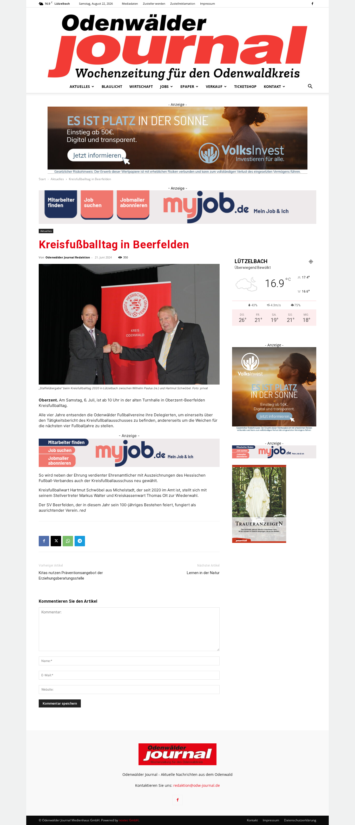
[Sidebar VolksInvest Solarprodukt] (274, 429)
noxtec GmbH (129, 820)
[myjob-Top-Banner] (177, 207)
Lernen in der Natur (203, 572)
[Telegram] (80, 541)
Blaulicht (112, 86)
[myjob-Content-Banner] (129, 453)
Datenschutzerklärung (300, 820)
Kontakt (272, 86)
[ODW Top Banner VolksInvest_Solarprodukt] (177, 140)
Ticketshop (245, 86)
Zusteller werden (154, 3)
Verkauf (214, 86)
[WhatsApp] (68, 541)
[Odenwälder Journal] (177, 44)
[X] (56, 541)
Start (42, 179)
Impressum (207, 3)
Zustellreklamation (182, 3)
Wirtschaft (141, 86)
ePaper (187, 86)
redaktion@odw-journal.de (196, 785)
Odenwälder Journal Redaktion (67, 257)
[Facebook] (312, 3)
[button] (310, 87)
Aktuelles (80, 86)
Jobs (164, 86)
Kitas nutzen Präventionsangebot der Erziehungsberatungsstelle (71, 575)
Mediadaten (130, 3)
